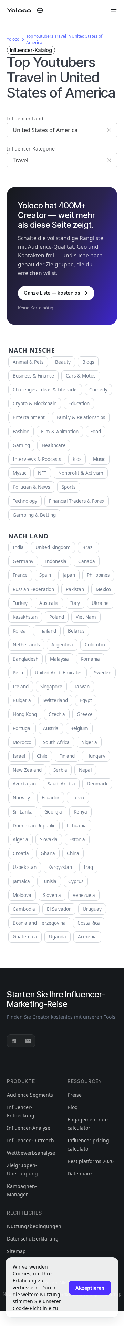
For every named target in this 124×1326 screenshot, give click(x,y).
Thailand (47, 631)
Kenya (80, 812)
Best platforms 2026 (91, 1161)
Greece (85, 714)
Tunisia (49, 881)
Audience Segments (30, 1094)
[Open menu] (113, 10)
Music (99, 459)
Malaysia (59, 659)
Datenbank (80, 1173)
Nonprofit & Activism (80, 473)
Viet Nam (86, 617)
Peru (18, 673)
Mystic (19, 473)
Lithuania (77, 826)
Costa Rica (89, 923)
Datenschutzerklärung (33, 1238)
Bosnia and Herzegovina (39, 923)
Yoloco (13, 39)
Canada (86, 561)
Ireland (21, 686)
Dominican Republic (34, 826)
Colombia (95, 645)
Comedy (98, 390)
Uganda (57, 937)
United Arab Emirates (58, 673)
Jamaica (21, 881)
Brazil (88, 547)
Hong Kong (25, 714)
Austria (51, 728)
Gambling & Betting (34, 515)
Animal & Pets (28, 362)
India (18, 547)
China (73, 853)
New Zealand (27, 770)
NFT (42, 473)
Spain (45, 575)
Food (95, 431)
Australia (49, 603)
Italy (75, 603)
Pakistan (75, 589)
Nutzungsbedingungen (34, 1226)
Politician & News (31, 487)
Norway (21, 797)
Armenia (87, 937)
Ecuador (51, 797)
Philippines (98, 575)
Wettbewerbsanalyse (31, 1153)
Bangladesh (25, 659)
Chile (42, 756)
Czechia (57, 714)
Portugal (22, 728)
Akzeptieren (89, 1287)
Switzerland (55, 700)
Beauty (63, 362)
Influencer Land (25, 118)
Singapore (51, 686)
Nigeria (89, 742)
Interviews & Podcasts (37, 459)
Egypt (86, 700)
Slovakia (49, 839)
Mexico (103, 589)
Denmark (97, 784)
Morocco (22, 742)
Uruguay (92, 909)
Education (79, 403)
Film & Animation (60, 431)
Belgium (79, 728)
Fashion (21, 431)
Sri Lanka (23, 812)
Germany (23, 561)
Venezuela (84, 895)
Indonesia (55, 561)
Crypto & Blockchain (34, 403)
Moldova (22, 895)
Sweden (102, 673)
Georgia (53, 812)
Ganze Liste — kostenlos (52, 293)
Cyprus (75, 881)
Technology (25, 501)
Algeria (20, 839)
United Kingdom (53, 547)
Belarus (76, 631)
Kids (77, 459)
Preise (75, 1094)
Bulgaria (22, 700)
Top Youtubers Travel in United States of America (64, 39)
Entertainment (29, 417)
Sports (68, 487)
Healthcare (54, 445)
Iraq (88, 867)
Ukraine (100, 603)
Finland (67, 756)
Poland (56, 617)
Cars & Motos (80, 376)
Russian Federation (33, 589)
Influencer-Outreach (30, 1140)
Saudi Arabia (61, 784)
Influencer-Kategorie (31, 148)
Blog (73, 1107)
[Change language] (40, 10)
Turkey (20, 603)
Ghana (48, 853)
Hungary (95, 756)
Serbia (60, 770)
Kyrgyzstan (60, 867)
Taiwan (82, 686)
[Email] (28, 1041)
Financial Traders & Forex (76, 501)
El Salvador (59, 909)
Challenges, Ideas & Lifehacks (45, 390)
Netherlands (26, 645)
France (20, 575)
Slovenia (52, 895)
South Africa (56, 742)
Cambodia (24, 909)
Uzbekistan (25, 867)
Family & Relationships (80, 417)
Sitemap (16, 1251)
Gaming (21, 445)
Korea (19, 631)
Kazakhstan (25, 617)
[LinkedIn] (14, 1041)
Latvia (77, 797)
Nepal (85, 770)
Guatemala (25, 937)
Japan (69, 575)
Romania (90, 659)
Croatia (21, 853)
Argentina (62, 645)
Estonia (77, 839)
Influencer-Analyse (28, 1128)
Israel (19, 756)
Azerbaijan (24, 784)
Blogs (88, 362)
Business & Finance (33, 376)
